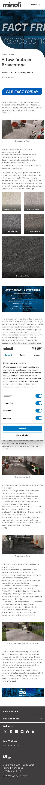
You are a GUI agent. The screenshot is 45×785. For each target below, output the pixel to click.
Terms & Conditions (13, 768)
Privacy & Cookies (12, 771)
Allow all (22, 428)
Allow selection (22, 435)
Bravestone (22, 105)
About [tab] (36, 355)
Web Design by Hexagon (15, 775)
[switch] (38, 403)
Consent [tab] (8, 355)
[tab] (23, 711)
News (11, 55)
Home (4, 55)
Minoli (30, 73)
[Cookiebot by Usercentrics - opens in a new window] (32, 348)
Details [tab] (22, 355)
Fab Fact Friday (18, 73)
